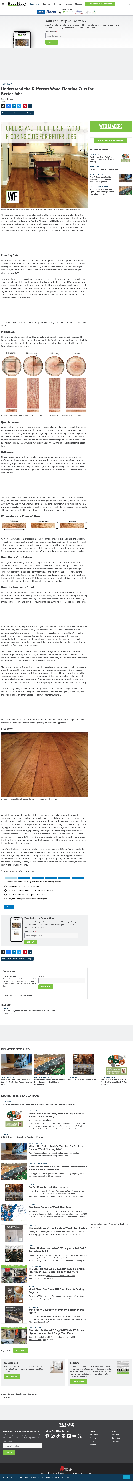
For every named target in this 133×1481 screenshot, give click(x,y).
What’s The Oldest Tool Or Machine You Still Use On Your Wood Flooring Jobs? (102, 179)
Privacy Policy (74, 1473)
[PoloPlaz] (68, 11)
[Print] (3, 106)
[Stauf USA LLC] (41, 12)
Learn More (11, 1377)
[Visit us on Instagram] (53, 1436)
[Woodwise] (79, 12)
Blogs (31, 1246)
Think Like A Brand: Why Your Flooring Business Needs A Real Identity (102, 159)
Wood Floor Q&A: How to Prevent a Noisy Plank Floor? (56, 1311)
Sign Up (51, 42)
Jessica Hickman (7, 99)
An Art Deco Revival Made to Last (82, 1079)
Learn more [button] (69, 1477)
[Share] (8, 106)
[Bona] (51, 11)
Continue (45, 987)
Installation (7, 84)
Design (31, 1286)
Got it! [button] (126, 1477)
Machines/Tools (96, 174)
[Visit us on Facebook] (47, 1436)
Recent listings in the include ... (52, 1276)
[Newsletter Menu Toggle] (130, 3)
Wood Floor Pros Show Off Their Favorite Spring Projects (56, 1291)
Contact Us (53, 1473)
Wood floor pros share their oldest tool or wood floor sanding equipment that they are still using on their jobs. (54, 1154)
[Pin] (25, 106)
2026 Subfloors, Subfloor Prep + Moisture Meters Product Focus (28, 1011)
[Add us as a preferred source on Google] (30, 106)
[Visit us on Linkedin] (69, 1436)
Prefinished (72, 1077)
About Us (44, 1473)
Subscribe (63, 1473)
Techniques (33, 1225)
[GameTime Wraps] (59, 12)
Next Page (20, 1350)
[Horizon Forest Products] (94, 12)
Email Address (51, 31)
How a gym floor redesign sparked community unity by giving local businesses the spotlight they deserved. (56, 1174)
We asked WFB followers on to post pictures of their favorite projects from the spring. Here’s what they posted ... (58, 1297)
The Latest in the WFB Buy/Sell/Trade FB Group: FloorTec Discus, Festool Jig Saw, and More (57, 1270)
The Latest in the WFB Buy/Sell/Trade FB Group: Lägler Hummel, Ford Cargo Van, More (57, 1332)
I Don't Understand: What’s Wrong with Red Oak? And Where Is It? (57, 1250)
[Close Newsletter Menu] (130, 20)
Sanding (32, 1205)
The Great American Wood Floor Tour (50, 1207)
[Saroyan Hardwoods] (88, 12)
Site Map (89, 1473)
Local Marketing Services (99, 4)
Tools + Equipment (36, 1266)
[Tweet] (19, 106)
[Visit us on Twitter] (80, 1436)
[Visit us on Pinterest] (63, 1436)
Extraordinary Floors (99, 187)
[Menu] (3, 3)
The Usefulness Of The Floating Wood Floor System (58, 1228)
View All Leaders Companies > (111, 141)
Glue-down (33, 1307)
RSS (82, 1473)
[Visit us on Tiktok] (58, 1436)
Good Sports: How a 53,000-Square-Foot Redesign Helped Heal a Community (102, 191)
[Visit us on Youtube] (74, 1436)
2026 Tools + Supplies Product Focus (104, 169)
